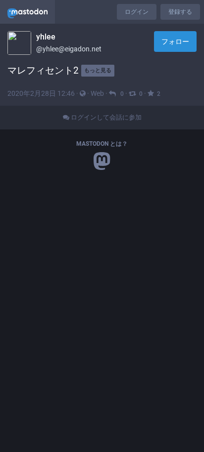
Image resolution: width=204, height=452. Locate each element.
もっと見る (97, 70)
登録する (180, 11)
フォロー (175, 41)
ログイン (137, 11)
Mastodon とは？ (102, 143)
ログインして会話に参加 (105, 117)
